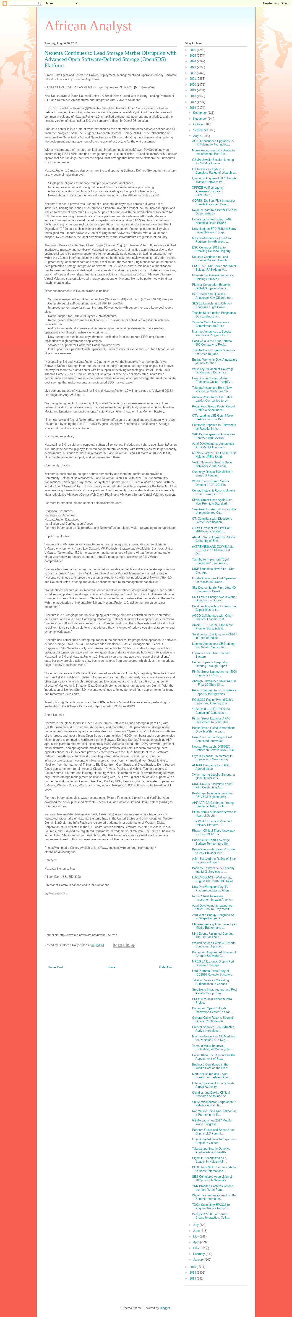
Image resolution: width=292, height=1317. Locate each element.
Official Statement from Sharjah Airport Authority (213, 1085)
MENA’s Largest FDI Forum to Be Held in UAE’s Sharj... (214, 454)
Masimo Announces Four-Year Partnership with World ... (212, 239)
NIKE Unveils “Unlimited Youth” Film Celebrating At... (212, 785)
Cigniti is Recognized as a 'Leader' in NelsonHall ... (209, 1159)
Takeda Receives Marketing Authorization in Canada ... (211, 982)
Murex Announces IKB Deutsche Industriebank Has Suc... (213, 152)
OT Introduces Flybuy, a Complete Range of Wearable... (214, 171)
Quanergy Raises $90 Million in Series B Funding (212, 473)
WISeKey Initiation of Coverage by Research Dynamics (213, 370)
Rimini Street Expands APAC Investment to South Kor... (211, 720)
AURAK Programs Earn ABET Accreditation (212, 767)
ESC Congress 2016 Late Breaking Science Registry (211, 249)
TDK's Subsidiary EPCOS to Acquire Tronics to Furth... (211, 1206)
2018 (193, 96)
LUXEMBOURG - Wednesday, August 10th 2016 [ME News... (214, 879)
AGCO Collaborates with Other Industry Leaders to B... (212, 617)
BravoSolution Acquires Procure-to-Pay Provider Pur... (213, 851)
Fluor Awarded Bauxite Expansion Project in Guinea (214, 1141)
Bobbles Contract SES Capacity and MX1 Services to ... (213, 869)
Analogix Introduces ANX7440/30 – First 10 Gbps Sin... (214, 682)
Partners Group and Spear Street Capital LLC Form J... (213, 1131)
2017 (193, 102)
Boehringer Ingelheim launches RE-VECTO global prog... (212, 795)
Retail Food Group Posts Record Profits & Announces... (213, 408)
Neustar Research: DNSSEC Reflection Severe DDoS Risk (213, 748)
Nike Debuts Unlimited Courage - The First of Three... (213, 935)
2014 (193, 1272)
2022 (193, 73)
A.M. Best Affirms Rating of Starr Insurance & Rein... (214, 860)
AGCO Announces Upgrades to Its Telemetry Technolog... (212, 142)
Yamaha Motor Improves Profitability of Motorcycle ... (212, 1047)
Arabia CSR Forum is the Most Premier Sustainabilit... (212, 626)
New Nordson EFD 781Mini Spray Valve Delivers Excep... (214, 230)
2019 (193, 90)
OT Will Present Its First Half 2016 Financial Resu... (211, 529)
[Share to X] (124, 945)
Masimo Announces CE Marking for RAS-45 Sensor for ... (213, 645)
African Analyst (88, 25)
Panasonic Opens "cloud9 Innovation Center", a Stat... (212, 1010)
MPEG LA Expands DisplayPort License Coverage (213, 963)
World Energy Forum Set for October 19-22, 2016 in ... (210, 483)
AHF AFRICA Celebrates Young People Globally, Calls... (213, 804)
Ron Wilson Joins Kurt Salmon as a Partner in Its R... (214, 1112)
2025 (193, 55)
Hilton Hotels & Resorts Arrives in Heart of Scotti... (214, 813)
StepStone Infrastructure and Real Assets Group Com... (214, 991)
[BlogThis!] (120, 945)
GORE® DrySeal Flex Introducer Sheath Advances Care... (213, 202)
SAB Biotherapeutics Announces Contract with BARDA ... (213, 436)
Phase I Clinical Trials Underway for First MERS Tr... (213, 832)
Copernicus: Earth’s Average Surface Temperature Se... (211, 841)
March (197, 1248)
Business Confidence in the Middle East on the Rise (210, 1066)
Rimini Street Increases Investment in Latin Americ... (213, 898)
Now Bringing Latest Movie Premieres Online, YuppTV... (212, 380)
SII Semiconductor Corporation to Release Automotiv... (214, 1103)
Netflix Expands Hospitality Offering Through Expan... (211, 664)
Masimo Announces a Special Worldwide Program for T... (211, 333)
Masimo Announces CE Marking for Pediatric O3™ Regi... (213, 1038)
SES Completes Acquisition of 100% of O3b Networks (212, 1178)
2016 (193, 107)
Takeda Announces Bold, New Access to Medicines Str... (212, 389)
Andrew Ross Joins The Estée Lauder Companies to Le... (212, 398)
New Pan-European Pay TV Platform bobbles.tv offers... (212, 888)
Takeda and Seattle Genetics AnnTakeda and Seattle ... (211, 1150)
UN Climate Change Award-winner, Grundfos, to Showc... (214, 598)
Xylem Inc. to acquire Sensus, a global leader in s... (213, 776)
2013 (193, 1278)
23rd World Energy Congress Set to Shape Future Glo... (213, 916)
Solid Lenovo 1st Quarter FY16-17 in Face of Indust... (214, 636)
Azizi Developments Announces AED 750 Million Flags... (213, 445)
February (199, 1254)
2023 (193, 67)
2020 (193, 84)
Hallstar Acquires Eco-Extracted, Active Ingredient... (213, 1028)
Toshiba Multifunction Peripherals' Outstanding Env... (214, 314)
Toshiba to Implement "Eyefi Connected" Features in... (210, 561)
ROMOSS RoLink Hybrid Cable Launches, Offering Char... (212, 701)
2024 (193, 61)
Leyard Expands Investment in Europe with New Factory (212, 757)
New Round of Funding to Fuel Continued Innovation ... (212, 739)
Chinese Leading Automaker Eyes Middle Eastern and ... (214, 926)
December (200, 112)
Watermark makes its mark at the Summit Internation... (214, 1197)
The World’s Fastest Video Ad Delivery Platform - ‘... (212, 823)
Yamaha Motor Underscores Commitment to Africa (210, 324)
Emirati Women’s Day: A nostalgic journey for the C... (214, 361)
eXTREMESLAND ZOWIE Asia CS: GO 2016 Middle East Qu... (212, 550)
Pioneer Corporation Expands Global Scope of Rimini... (211, 286)
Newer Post (55, 967)
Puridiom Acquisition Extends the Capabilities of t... (214, 608)
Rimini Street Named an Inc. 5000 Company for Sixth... (214, 673)
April (196, 1242)
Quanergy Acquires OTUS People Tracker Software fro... (214, 180)
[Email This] (115, 945)
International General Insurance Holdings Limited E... (212, 277)
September (201, 130)
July (196, 1225)
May (196, 1236)
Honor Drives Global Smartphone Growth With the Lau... (213, 729)
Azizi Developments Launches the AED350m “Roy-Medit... (212, 907)
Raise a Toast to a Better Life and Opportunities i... (214, 211)
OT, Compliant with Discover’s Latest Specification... (212, 520)
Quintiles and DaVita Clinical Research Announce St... (211, 1094)
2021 (193, 78)
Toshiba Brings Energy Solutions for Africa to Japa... (213, 352)
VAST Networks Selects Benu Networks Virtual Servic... (212, 464)
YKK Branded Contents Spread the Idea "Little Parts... (212, 1187)
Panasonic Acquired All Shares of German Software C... (214, 954)
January (199, 1259)
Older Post (166, 967)
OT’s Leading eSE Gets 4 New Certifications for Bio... (212, 417)
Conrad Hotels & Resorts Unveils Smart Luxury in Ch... (214, 492)
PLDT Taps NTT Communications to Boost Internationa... (214, 1169)
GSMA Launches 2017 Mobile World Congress (211, 1122)
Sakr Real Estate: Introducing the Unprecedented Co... (214, 511)
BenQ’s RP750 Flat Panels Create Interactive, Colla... (211, 1215)
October (199, 124)
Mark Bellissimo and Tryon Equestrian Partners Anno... (212, 1075)
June (197, 1230)
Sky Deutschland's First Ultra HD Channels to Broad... (214, 589)
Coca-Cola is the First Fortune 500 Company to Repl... (212, 342)
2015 (193, 1267)
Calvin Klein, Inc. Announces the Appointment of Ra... (213, 1056)
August (198, 136)
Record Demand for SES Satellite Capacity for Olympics (214, 692)
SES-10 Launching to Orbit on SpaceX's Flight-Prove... (212, 305)
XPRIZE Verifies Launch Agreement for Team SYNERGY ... (208, 191)
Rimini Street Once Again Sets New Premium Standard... (212, 501)
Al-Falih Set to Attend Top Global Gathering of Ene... (213, 539)
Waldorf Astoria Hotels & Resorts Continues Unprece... (214, 944)
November (200, 118)
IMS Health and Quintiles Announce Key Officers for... (212, 295)
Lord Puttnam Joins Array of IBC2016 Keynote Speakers (212, 972)
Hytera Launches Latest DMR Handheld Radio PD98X (211, 221)
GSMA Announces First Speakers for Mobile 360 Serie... (214, 580)
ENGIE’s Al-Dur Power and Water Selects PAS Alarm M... (214, 267)
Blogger (165, 1308)
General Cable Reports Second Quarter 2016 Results (212, 1019)
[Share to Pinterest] (133, 945)
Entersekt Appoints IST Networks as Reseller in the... (214, 426)
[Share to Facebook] (128, 945)
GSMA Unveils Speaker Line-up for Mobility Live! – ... (213, 161)
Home (111, 967)
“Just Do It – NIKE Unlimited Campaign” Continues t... (211, 710)
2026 (193, 50)
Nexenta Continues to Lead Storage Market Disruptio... (211, 258)
